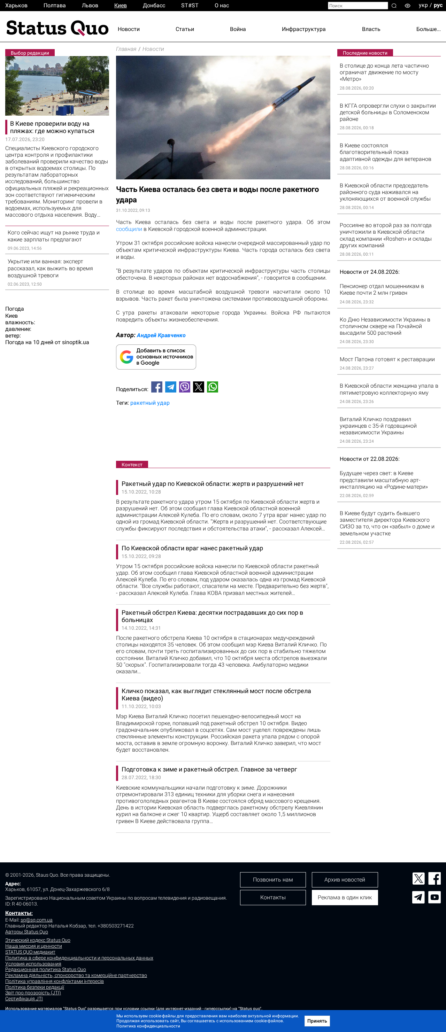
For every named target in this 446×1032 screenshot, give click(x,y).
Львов (90, 5)
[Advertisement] (223, 435)
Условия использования (33, 964)
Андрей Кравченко (161, 335)
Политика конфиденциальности (148, 1026)
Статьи (185, 29)
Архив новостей (344, 879)
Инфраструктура (304, 29)
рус (438, 5)
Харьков (16, 5)
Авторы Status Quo (26, 931)
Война (238, 29)
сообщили (129, 229)
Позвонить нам (273, 879)
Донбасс (154, 5)
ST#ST (190, 5)
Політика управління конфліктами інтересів (54, 981)
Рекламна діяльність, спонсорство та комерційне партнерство (76, 975)
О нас (222, 5)
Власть (371, 29)
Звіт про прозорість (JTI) (33, 992)
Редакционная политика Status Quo (45, 969)
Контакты (18, 913)
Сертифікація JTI (24, 998)
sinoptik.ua (75, 342)
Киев (120, 5)
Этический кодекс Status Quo (37, 940)
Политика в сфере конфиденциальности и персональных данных (79, 958)
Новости (129, 29)
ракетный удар (150, 402)
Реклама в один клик (345, 897)
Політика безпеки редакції (34, 987)
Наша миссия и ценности (33, 946)
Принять (317, 1021)
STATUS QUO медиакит (30, 952)
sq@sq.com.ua (37, 920)
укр (423, 5)
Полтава (55, 5)
